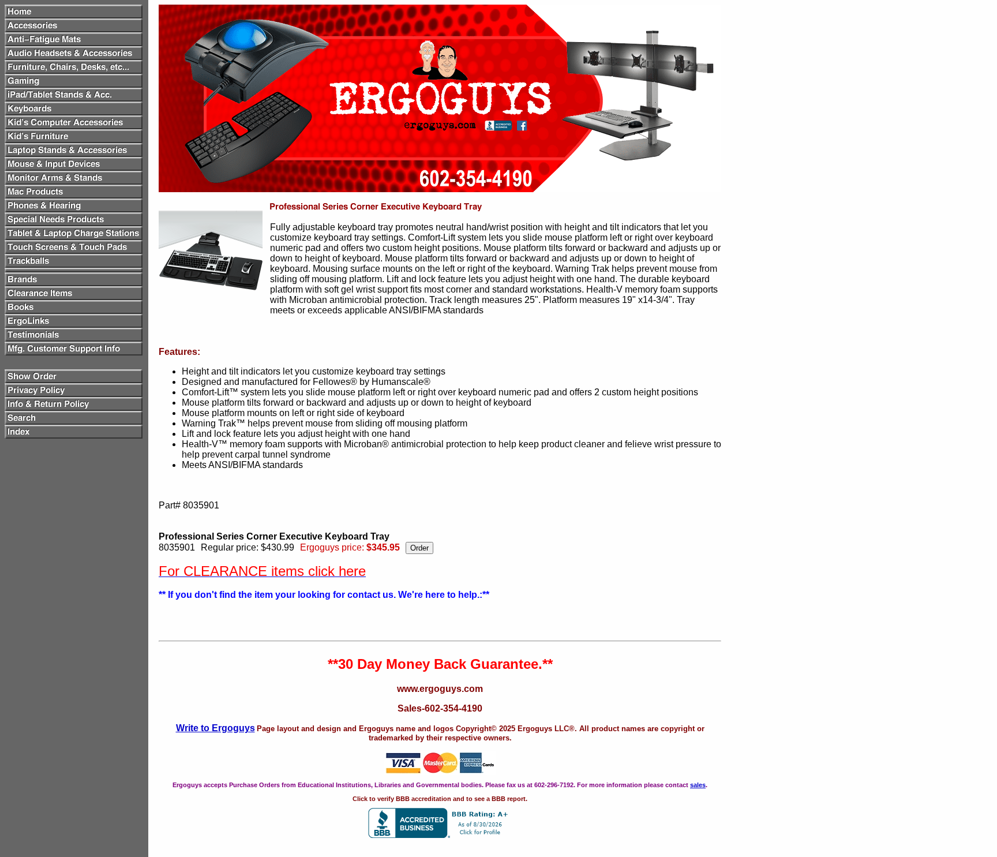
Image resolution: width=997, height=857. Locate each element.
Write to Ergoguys (215, 728)
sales (698, 784)
